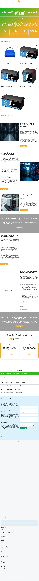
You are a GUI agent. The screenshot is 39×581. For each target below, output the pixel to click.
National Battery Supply (6, 18)
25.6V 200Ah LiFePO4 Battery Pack (6, 115)
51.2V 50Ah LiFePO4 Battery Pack (6, 86)
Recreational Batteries (4, 536)
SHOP (1, 561)
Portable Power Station (4, 555)
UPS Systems (3, 562)
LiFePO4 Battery (3, 543)
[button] (17, 45)
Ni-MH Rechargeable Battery (5, 547)
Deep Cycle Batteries (4, 542)
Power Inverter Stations (4, 556)
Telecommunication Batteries (5, 537)
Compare (17, 47)
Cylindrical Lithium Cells (4, 545)
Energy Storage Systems (5, 553)
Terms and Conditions (4, 568)
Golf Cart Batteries (4, 529)
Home (1, 6)
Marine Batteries (3, 533)
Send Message (23, 428)
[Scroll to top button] (37, 577)
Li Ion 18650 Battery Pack (5, 63)
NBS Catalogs (3, 563)
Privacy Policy (3, 571)
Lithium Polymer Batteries (5, 546)
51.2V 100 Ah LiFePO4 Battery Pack (26, 63)
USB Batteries (3, 549)
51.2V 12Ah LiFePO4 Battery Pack (25, 86)
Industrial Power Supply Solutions (6, 532)
